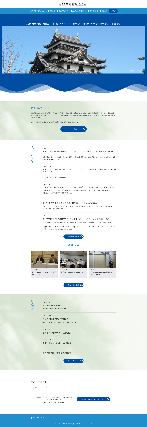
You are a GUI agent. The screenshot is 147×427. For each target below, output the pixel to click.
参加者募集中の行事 (51, 305)
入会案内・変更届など (79, 11)
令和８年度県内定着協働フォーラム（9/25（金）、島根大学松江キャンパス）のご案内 (78, 187)
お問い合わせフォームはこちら (93, 399)
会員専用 (113, 11)
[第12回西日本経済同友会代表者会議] (44, 259)
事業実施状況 (94, 11)
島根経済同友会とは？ (39, 11)
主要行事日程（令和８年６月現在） (56, 353)
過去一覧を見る (73, 236)
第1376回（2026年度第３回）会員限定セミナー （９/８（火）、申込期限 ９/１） (77, 219)
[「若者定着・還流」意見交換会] (73, 259)
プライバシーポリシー (39, 418)
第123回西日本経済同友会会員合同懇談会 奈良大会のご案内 (70, 203)
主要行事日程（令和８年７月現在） (56, 343)
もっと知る (73, 129)
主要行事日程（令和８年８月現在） (56, 333)
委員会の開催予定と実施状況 (55, 319)
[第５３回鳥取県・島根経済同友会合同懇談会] (102, 259)
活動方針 (52, 11)
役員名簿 (104, 11)
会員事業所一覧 (63, 11)
